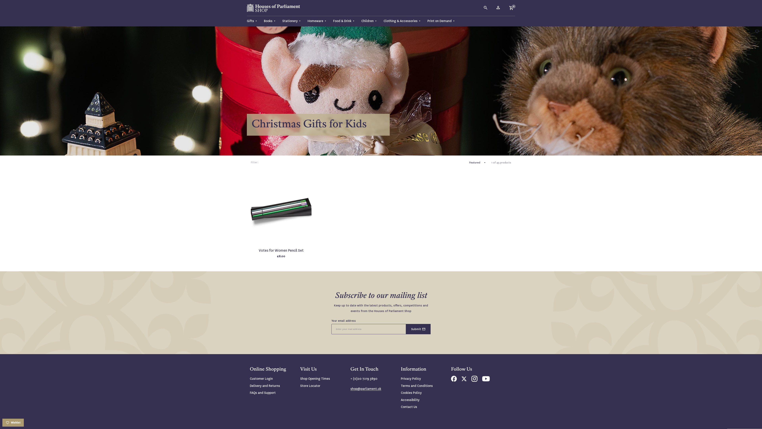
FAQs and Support (263, 393)
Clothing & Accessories (401, 21)
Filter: (254, 162)
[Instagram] (474, 381)
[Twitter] (464, 380)
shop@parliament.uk (365, 389)
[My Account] (498, 8)
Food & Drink (342, 21)
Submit (416, 329)
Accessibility (410, 400)
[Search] (486, 8)
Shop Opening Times (315, 379)
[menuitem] (253, 21)
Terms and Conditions (417, 386)
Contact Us (409, 407)
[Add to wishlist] (757, 5)
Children (367, 21)
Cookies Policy (411, 393)
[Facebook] (454, 381)
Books (268, 21)
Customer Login (261, 379)
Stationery (290, 21)
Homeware (315, 21)
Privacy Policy (411, 379)
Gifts (250, 21)
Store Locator (310, 386)
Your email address (343, 321)
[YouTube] (486, 380)
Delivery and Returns (265, 386)
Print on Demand (439, 21)
